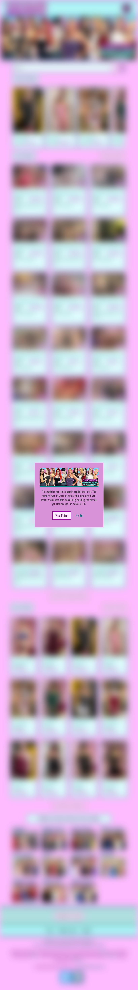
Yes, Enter (61, 515)
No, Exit (79, 515)
